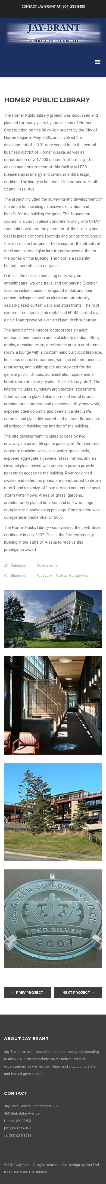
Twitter (61, 575)
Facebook (45, 575)
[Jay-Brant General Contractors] (54, 32)
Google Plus (78, 575)
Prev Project (29, 992)
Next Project (76, 992)
